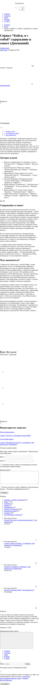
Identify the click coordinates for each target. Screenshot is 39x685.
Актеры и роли (10, 131)
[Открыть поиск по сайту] (21, 9)
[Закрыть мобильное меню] (1, 662)
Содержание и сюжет (12, 133)
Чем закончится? (11, 135)
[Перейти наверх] (16, 640)
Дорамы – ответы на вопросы (14, 500)
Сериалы (7, 513)
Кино (6, 502)
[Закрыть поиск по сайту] (1, 671)
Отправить (4, 493)
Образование (8, 507)
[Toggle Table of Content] (1, 128)
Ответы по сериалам (11, 509)
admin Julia (3, 50)
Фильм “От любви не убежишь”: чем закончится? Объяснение (17, 567)
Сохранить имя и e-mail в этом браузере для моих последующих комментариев (18, 465)
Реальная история (10, 511)
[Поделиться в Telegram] (19, 388)
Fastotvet (19, 3)
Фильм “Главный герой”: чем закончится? (19, 590)
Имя (2, 457)
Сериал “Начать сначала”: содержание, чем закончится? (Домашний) (19, 544)
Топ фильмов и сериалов (13, 515)
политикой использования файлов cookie (15, 677)
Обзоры (7, 505)
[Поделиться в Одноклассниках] (19, 404)
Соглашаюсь (5, 684)
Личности (7, 503)
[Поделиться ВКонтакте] (19, 372)
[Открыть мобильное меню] (23, 9)
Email (2, 461)
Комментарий (5, 470)
